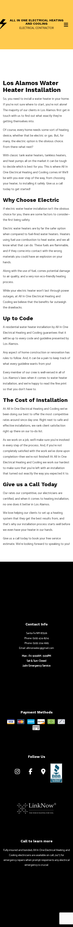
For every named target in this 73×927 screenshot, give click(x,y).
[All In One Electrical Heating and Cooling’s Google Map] (43, 772)
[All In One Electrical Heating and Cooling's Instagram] (17, 772)
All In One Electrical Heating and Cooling (36, 22)
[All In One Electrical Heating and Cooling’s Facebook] (30, 772)
